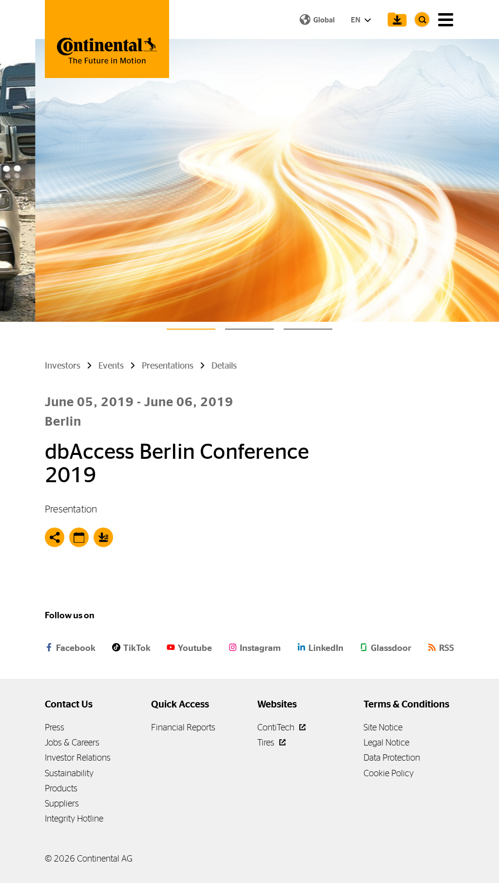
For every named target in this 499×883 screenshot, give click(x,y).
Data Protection (392, 757)
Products (61, 788)
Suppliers (62, 803)
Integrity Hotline (74, 818)
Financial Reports (183, 727)
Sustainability (69, 773)
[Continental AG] (107, 39)
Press (54, 727)
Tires (266, 742)
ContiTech (276, 727)
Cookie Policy (389, 773)
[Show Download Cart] (395, 19)
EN (356, 20)
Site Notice (383, 727)
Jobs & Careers (72, 742)
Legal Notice (386, 742)
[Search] (422, 19)
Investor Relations (78, 757)
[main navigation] (445, 19)
